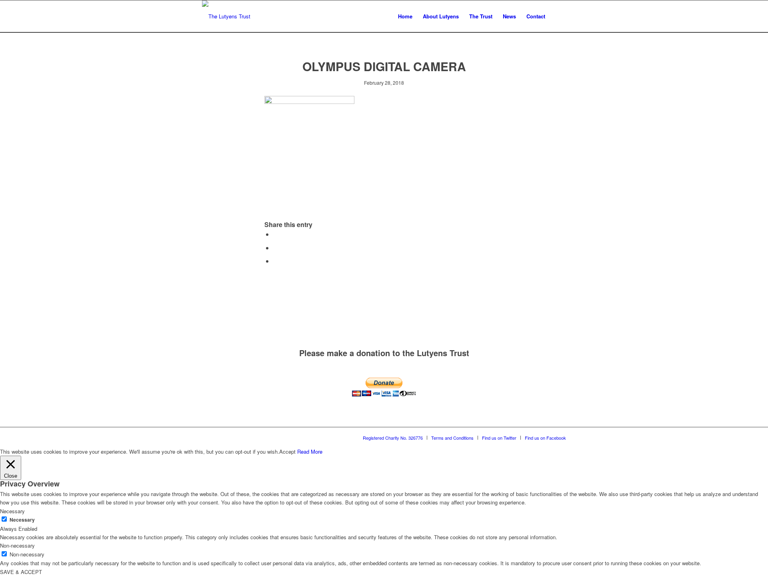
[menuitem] (405, 16)
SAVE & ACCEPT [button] (21, 572)
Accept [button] (287, 451)
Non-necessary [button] (17, 545)
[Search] (558, 16)
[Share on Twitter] (275, 247)
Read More (309, 451)
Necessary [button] (12, 511)
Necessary (22, 519)
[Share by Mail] (275, 261)
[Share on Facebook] (275, 234)
